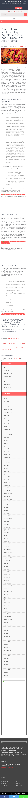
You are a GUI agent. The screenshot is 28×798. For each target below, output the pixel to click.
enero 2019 (6, 613)
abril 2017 (6, 667)
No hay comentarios (20, 46)
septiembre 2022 (8, 499)
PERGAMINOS (19, 785)
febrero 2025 (7, 429)
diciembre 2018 (7, 616)
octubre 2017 (7, 655)
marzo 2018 (7, 641)
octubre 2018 (7, 622)
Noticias (16, 338)
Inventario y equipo (8, 373)
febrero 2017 (7, 672)
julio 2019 (6, 597)
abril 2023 (6, 479)
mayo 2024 (7, 448)
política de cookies (10, 8)
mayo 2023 (7, 476)
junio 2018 (6, 633)
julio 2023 (6, 471)
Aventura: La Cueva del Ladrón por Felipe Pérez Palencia (12, 348)
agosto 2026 (7, 398)
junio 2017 (6, 661)
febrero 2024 (7, 457)
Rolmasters (7, 384)
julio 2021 (6, 530)
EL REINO (5, 780)
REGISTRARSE (19, 11)
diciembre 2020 (7, 549)
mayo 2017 (7, 664)
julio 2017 (6, 658)
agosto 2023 (7, 468)
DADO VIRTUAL (6, 786)
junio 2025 (6, 418)
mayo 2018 (7, 636)
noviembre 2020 (8, 552)
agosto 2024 (7, 440)
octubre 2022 (7, 496)
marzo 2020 (7, 574)
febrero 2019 (7, 611)
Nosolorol (11, 338)
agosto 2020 (7, 560)
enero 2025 (6, 432)
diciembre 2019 (7, 583)
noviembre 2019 (8, 585)
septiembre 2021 (8, 524)
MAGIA (4, 783)
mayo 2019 (7, 602)
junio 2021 (6, 532)
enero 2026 (6, 406)
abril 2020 (6, 572)
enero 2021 (6, 546)
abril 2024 (6, 451)
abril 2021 (6, 538)
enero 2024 (6, 460)
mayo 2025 (7, 420)
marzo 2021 (7, 541)
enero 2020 (6, 580)
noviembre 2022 (8, 493)
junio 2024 (6, 446)
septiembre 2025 (8, 412)
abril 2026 (6, 401)
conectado (17, 358)
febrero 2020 (7, 577)
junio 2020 (6, 566)
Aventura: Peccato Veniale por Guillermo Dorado (13, 344)
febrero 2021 (7, 544)
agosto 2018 (7, 627)
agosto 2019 (7, 594)
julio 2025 (6, 415)
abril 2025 (6, 423)
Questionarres (7, 376)
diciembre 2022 (7, 490)
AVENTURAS (5, 785)
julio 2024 (6, 443)
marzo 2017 (7, 669)
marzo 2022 (7, 516)
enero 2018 (6, 647)
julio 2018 (6, 630)
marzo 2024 (7, 454)
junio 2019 (6, 599)
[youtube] (6, 770)
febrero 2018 (7, 644)
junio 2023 (6, 474)
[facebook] (3, 770)
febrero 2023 (7, 485)
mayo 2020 (7, 569)
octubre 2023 (7, 462)
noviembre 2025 (8, 409)
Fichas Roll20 (7, 387)
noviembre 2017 (8, 653)
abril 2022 (6, 513)
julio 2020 (6, 563)
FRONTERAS (18, 780)
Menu (2, 21)
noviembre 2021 (8, 518)
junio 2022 (6, 507)
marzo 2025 (7, 426)
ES (8, 11)
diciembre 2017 (7, 650)
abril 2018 (6, 639)
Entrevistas (6, 379)
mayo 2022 (7, 510)
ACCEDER (13, 11)
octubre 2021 (7, 521)
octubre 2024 (7, 437)
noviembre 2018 (8, 619)
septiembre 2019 (8, 591)
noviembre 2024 (8, 434)
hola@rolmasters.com (7, 767)
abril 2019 (6, 605)
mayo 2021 (7, 535)
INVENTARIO (18, 783)
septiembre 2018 (8, 625)
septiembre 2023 (8, 465)
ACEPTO (19, 8)
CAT (7, 11)
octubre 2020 (7, 555)
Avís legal (14, 795)
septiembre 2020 (8, 558)
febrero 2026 (7, 404)
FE (16, 781)
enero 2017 (6, 675)
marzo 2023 (7, 482)
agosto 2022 (7, 502)
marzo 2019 (7, 608)
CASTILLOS (5, 781)
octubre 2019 (7, 588)
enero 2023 (6, 488)
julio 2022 (6, 504)
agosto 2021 (7, 527)
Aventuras (6, 370)
